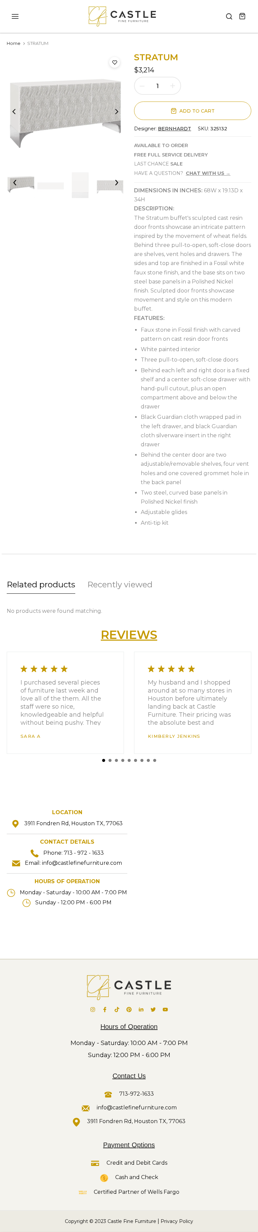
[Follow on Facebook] (105, 1009)
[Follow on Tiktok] (117, 1009)
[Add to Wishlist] (114, 62)
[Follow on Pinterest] (129, 1009)
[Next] (111, 111)
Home (13, 43)
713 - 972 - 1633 (84, 853)
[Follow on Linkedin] (141, 1009)
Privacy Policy (177, 1221)
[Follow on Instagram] (92, 1009)
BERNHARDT (174, 129)
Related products (41, 584)
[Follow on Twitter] (153, 1009)
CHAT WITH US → (208, 173)
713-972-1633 (136, 1094)
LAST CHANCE (158, 164)
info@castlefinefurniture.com (82, 863)
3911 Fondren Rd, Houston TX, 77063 (73, 823)
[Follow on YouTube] (165, 1009)
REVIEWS (129, 635)
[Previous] (19, 111)
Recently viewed (120, 584)
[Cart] (242, 16)
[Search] (229, 16)
